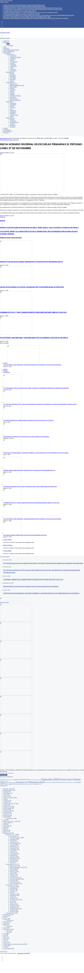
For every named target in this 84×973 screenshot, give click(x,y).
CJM (4, 799)
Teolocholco (13, 104)
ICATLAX (6, 825)
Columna (5, 802)
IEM (4, 828)
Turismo (5, 945)
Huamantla (13, 76)
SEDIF (5, 928)
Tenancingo (13, 103)
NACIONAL (6, 129)
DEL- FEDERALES (8, 51)
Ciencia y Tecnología (8, 797)
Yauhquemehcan (14, 122)
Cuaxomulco (13, 70)
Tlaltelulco (12, 113)
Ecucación (8, 139)
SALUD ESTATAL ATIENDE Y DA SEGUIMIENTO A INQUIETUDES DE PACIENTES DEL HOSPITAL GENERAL (36, 18)
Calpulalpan (13, 64)
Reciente (5, 370)
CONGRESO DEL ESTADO (11, 50)
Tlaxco (11, 901)
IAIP (4, 824)
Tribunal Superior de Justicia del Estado (13, 944)
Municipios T (10, 101)
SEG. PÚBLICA (7, 131)
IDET (4, 827)
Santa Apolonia (14, 98)
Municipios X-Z (11, 118)
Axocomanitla (13, 61)
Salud (61, 782)
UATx (5, 947)
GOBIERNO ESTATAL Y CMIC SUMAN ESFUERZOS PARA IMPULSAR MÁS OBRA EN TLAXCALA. (32, 8)
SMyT (5, 938)
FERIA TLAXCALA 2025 (10, 821)
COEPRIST (6, 800)
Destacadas (6, 138)
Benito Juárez (13, 846)
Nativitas (12, 88)
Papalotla (12, 92)
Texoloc (12, 896)
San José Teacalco (14, 877)
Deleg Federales (7, 808)
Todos (8, 44)
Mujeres (5, 831)
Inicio (1, 138)
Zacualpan (12, 126)
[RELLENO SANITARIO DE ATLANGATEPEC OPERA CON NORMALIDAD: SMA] (16, 768)
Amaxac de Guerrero (15, 57)
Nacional (5, 916)
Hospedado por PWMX (23, 953)
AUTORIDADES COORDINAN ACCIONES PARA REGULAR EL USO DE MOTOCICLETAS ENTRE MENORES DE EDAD (38, 15)
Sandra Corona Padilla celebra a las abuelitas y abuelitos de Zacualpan (21, 14)
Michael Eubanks (7, 545)
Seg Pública (6, 929)
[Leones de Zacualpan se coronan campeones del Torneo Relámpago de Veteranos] (16, 283)
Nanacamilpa (13, 87)
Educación (6, 814)
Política (55, 782)
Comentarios (6, 372)
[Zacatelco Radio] (5, 32)
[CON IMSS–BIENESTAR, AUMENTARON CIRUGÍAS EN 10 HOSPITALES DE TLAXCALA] (12, 418)
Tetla (11, 109)
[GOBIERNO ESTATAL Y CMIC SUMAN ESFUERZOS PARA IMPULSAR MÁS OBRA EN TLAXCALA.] (16, 309)
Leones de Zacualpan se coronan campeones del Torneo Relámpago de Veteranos (24, 6)
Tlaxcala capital (14, 115)
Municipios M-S (11, 82)
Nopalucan (13, 90)
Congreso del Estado (21, 779)
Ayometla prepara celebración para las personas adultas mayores (19, 11)
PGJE (8, 930)
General (17, 139)
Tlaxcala (5, 942)
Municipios (37, 782)
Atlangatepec (13, 842)
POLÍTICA (6, 48)
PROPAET (6, 922)
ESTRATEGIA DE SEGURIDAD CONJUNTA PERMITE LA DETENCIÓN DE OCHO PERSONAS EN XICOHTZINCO (36, 453)
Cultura (5, 805)
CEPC (5, 794)
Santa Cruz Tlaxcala (15, 100)
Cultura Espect (7, 806)
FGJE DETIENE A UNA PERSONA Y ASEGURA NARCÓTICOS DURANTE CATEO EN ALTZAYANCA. (33, 9)
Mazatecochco (13, 84)
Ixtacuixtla (12, 79)
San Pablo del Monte (15, 95)
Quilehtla (12, 94)
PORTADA (6, 41)
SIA (4, 935)
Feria (4, 820)
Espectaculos (6, 815)
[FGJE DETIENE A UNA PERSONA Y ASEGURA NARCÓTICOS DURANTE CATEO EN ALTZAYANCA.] (16, 334)
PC (4, 917)
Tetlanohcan (13, 110)
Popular (5, 369)
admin (1, 152)
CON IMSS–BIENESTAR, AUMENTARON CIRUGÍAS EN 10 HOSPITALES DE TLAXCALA (28, 420)
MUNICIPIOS (7, 53)
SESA (8, 926)
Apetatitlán (13, 58)
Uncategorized (20, 784)
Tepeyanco (13, 107)
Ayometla (12, 63)
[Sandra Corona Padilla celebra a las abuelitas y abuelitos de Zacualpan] (16, 731)
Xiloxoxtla (12, 125)
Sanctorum (12, 97)
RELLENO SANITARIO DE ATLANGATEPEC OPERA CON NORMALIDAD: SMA (27, 17)
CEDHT (5, 128)
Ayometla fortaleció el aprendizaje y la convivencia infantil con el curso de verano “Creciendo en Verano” (30, 12)
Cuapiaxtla (12, 69)
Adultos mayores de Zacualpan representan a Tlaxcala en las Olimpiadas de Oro (24, 5)
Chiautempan (13, 66)
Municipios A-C (11, 54)
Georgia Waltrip (7, 539)
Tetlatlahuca (13, 112)
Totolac (12, 116)
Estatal (13, 139)
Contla (11, 67)
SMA (4, 936)
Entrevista (9, 920)
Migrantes (5, 830)
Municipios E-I (10, 72)
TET (4, 939)
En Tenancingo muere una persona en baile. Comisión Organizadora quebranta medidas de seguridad (36, 388)
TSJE (4, 47)
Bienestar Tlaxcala (8, 790)
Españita (12, 73)
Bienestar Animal (7, 788)
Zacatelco (12, 124)
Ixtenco (12, 81)
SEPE (4, 933)
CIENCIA (6, 132)
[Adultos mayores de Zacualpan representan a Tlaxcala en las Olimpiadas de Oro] (16, 258)
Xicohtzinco (13, 121)
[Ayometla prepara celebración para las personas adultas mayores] (12, 533)
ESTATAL (6, 42)
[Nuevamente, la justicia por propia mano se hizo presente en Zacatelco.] (12, 434)
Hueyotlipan (13, 78)
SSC (8, 932)
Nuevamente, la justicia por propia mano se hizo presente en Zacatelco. (26, 437)
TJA (4, 941)
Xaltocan (12, 119)
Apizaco (12, 60)
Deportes (38, 779)
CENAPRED (6, 793)
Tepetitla (12, 106)
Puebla (5, 923)
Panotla (12, 91)
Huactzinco (13, 75)
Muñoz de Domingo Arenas (17, 85)
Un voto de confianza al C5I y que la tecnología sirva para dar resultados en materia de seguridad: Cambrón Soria (39, 404)
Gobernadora (10, 45)
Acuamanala (13, 55)
